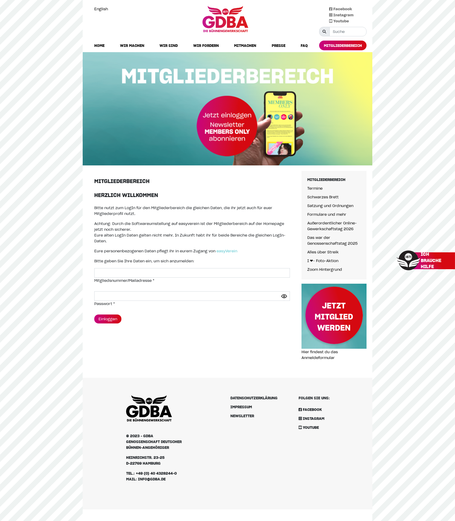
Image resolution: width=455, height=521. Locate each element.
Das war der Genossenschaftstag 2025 (332, 240)
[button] (132, 45)
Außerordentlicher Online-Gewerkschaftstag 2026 (332, 226)
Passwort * (104, 303)
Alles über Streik (323, 252)
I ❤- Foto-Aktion (322, 260)
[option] (102, 9)
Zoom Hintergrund (324, 269)
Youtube (340, 21)
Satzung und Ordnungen (330, 205)
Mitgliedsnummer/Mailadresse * (124, 280)
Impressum (241, 407)
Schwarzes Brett (323, 197)
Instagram (343, 15)
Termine (315, 188)
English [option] (101, 9)
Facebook (342, 9)
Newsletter (242, 416)
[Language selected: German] (443, 517)
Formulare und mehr (326, 214)
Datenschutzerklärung (254, 398)
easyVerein (226, 251)
